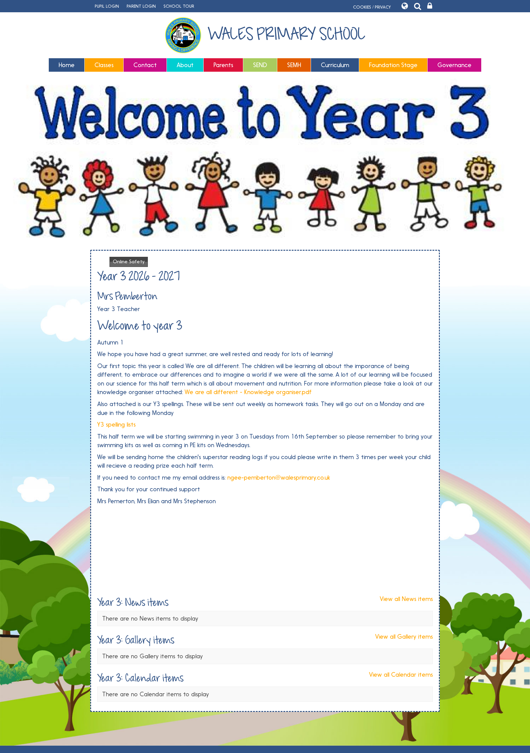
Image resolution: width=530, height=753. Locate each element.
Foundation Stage (393, 65)
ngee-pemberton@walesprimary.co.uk (278, 477)
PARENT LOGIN (141, 6)
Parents (223, 65)
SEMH (294, 65)
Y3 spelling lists (116, 424)
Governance (454, 65)
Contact (145, 65)
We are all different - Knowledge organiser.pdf (248, 392)
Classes (103, 65)
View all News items (406, 599)
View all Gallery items (404, 636)
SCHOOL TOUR (178, 6)
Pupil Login (107, 6)
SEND (260, 65)
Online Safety (128, 261)
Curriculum (335, 65)
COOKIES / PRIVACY (372, 7)
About (185, 65)
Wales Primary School (286, 34)
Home (67, 65)
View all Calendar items (401, 674)
